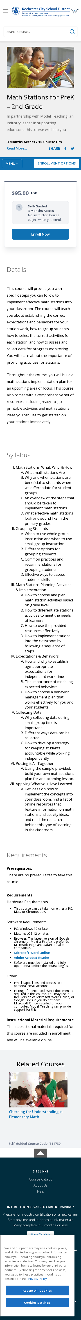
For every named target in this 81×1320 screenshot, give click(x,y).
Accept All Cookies (37, 1290)
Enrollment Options (57, 163)
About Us (41, 1185)
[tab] (40, 1171)
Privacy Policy (37, 1279)
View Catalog (40, 1234)
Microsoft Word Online (32, 953)
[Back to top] (40, 1152)
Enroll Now (40, 234)
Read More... (17, 148)
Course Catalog (40, 1179)
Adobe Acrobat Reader (31, 957)
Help (40, 1191)
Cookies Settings (37, 1303)
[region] (37, 1275)
